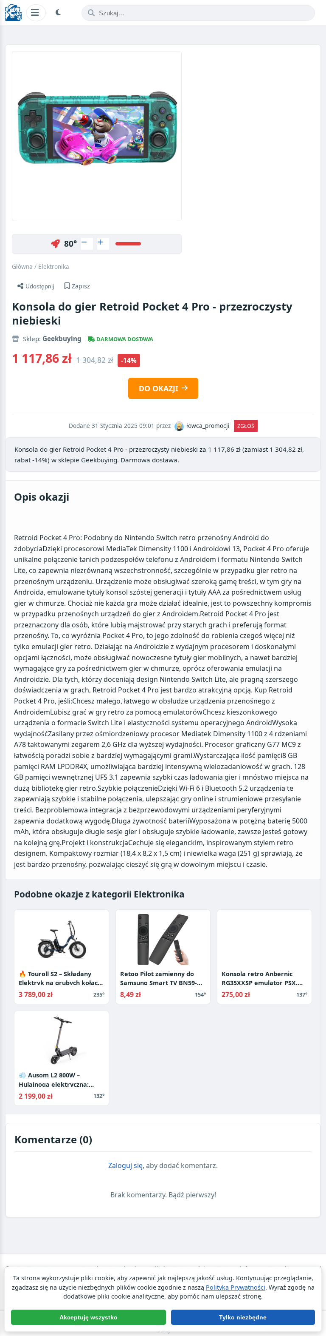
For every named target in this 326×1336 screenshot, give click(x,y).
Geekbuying (62, 338)
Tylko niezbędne (243, 1317)
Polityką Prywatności (235, 1287)
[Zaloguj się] (87, 244)
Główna (22, 266)
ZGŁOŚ (245, 426)
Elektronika (53, 266)
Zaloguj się (125, 1165)
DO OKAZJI (158, 388)
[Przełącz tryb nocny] (59, 13)
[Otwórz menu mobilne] (36, 12)
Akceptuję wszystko (88, 1317)
